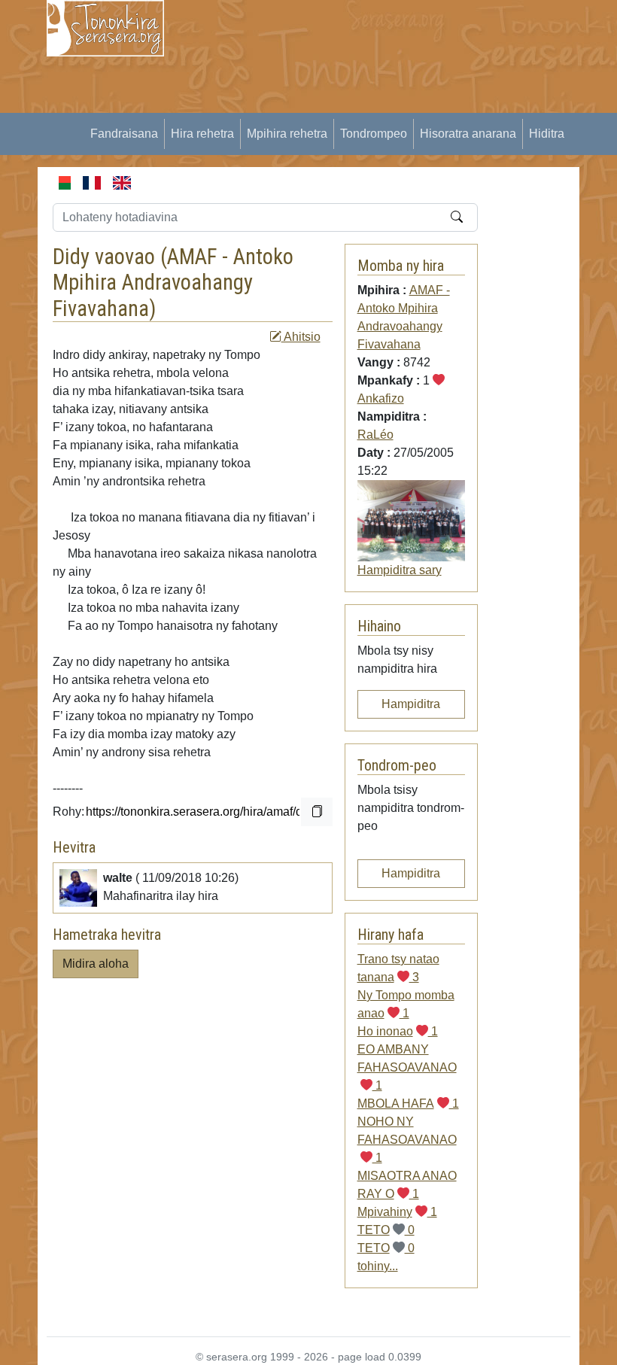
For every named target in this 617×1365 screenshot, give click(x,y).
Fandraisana (124, 133)
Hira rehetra (202, 133)
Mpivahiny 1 (397, 1211)
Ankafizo (380, 398)
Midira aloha (95, 963)
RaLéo (375, 434)
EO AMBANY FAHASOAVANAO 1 (407, 1067)
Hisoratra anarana (468, 133)
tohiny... (377, 1266)
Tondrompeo (373, 133)
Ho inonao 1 (397, 1031)
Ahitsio (301, 336)
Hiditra (546, 133)
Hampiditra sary (399, 570)
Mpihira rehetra (287, 133)
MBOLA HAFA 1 (408, 1103)
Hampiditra (410, 704)
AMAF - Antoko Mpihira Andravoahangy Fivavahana (173, 282)
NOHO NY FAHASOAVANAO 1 (407, 1139)
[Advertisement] (399, 105)
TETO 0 (386, 1230)
